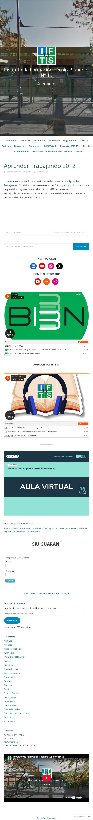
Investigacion (10, 701)
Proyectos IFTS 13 (69, 146)
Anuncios (8, 645)
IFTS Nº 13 (25, 140)
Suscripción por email (15, 603)
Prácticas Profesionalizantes (17, 713)
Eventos (87, 146)
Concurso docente (12, 673)
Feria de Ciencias (11, 693)
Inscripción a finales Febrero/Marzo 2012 (70, 232)
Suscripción (12, 620)
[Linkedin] (44, 83)
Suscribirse (81, 246)
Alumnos (53, 140)
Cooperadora (10, 677)
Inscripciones (10, 697)
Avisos (79, 151)
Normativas (39, 140)
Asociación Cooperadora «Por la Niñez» (52, 151)
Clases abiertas (11, 669)
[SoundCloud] (46, 281)
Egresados (8, 685)
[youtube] (49, 83)
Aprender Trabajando (22, 172)
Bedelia (7, 661)
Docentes (19, 146)
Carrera (83, 140)
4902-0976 (8, 738)
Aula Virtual (9, 653)
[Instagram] (51, 266)
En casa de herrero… (13, 232)
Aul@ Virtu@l (50, 146)
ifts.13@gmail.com (12, 742)
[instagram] (54, 83)
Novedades (11, 140)
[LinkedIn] (33, 266)
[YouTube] (42, 266)
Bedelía (5, 146)
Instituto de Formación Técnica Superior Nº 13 (46, 72)
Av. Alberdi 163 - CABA (14, 735)
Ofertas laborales (20, 151)
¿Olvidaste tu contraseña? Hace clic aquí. (46, 593)
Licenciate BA (10, 705)
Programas (68, 140)
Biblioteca (34, 146)
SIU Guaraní (9, 721)
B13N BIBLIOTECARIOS (14, 657)
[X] (59, 266)
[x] (39, 83)
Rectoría (7, 717)
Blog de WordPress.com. (46, 818)
